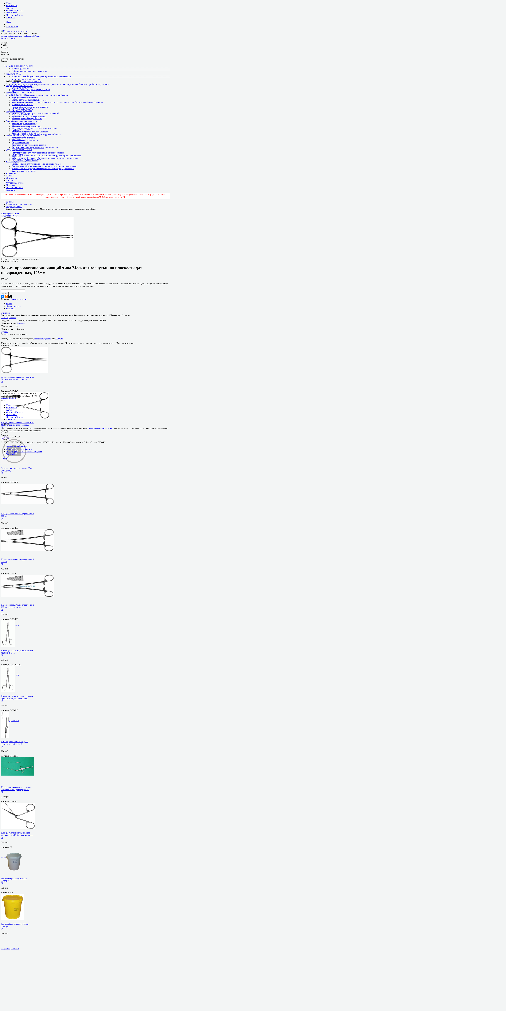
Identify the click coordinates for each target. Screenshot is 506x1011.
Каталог (10, 8)
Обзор (9, 304)
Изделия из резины (20, 142)
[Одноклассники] (6, 296)
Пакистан (20, 323)
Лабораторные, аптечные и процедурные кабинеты (35, 147)
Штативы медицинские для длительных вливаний (35, 113)
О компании (11, 5)
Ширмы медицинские (21, 126)
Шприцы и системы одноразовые (27, 159)
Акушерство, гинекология (23, 138)
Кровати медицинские (22, 119)
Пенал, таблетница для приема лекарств (30, 107)
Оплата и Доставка (14, 10)
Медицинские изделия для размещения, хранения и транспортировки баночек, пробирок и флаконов (60, 84)
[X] (10, 296)
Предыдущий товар (10, 213)
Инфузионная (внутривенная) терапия (30, 131)
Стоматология (18, 154)
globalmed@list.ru (32, 36)
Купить (5, 293)
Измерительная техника (22, 104)
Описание (5, 313)
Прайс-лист (11, 13)
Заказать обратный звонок (13, 36)
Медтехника (11, 93)
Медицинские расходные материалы (22, 135)
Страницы (11, 173)
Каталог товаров (13, 74)
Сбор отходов (12, 161)
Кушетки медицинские (22, 121)
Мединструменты (20, 68)
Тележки (15, 131)
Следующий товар (9, 216)
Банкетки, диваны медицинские (26, 133)
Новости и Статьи (14, 15)
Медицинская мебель (15, 112)
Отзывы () (6, 332)
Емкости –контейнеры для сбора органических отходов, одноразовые (45, 158)
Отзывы (10, 308)
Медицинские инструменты (19, 66)
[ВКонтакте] (2, 296)
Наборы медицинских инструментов (29, 71)
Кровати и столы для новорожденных (29, 116)
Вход (8, 22)
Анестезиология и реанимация (25, 140)
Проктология (17, 152)
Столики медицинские (22, 123)
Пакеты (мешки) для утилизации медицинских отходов (38, 153)
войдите (59, 339)
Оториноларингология (22, 149)
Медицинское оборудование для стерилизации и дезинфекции (41, 76)
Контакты (10, 17)
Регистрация (12, 27)
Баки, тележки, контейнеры (25, 160)
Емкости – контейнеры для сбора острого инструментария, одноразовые (46, 155)
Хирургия (16, 157)
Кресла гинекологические (23, 114)
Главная (9, 3)
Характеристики (13, 306)
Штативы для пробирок (23, 92)
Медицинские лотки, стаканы (26, 79)
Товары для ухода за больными (27, 81)
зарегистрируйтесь (42, 339)
